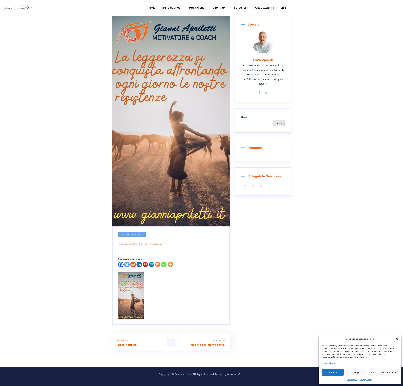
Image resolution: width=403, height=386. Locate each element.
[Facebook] (121, 264)
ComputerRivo (235, 374)
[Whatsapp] (164, 264)
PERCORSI (240, 7)
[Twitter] (127, 264)
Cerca (244, 116)
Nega (356, 372)
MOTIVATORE (196, 7)
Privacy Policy (366, 380)
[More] (170, 264)
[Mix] (157, 264)
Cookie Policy (352, 380)
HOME (151, 7)
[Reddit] (133, 264)
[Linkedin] (139, 264)
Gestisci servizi (330, 363)
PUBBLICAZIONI (263, 7)
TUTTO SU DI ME (171, 7)
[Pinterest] (145, 264)
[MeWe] (151, 264)
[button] (396, 338)
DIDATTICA (219, 7)
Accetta (333, 372)
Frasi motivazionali (131, 234)
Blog (283, 7)
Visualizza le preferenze (384, 372)
